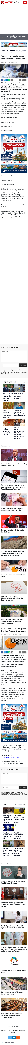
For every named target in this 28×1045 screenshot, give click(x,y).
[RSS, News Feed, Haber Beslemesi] (18, 1037)
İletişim (15, 1030)
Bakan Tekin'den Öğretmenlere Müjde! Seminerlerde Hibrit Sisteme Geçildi (16, 37)
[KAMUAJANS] (10, 2)
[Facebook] (2, 80)
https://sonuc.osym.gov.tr (11, 757)
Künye (9, 1030)
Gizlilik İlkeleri (22, 1030)
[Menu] (25, 2)
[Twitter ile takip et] (10, 1037)
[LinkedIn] (7, 80)
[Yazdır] (12, 80)
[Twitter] (5, 80)
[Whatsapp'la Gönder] (9, 80)
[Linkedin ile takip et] (14, 1037)
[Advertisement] (14, 20)
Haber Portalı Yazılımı (9, 1042)
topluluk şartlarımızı (13, 370)
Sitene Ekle (13, 1032)
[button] (20, 80)
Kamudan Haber (14, 50)
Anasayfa (5, 50)
